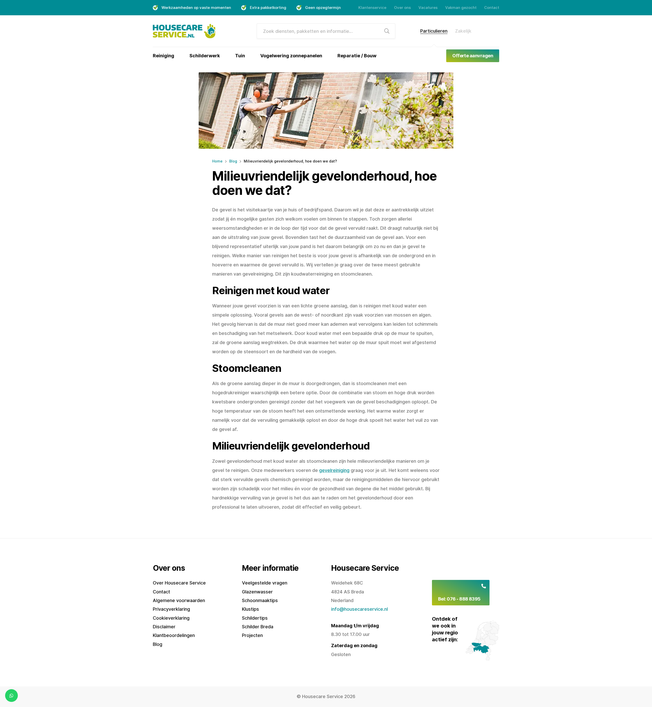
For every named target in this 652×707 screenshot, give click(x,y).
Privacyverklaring (171, 609)
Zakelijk (463, 31)
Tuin (240, 55)
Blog (233, 161)
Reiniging (163, 55)
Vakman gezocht (461, 7)
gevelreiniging (334, 470)
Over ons (402, 7)
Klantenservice (372, 7)
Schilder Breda (257, 626)
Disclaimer (164, 626)
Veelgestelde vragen (264, 583)
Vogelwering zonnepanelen (291, 55)
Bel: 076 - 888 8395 (459, 599)
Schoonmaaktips (260, 600)
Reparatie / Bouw (356, 55)
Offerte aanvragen (472, 55)
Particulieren (433, 31)
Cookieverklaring (171, 618)
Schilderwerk (204, 55)
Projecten (252, 635)
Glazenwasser (257, 591)
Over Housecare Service (179, 583)
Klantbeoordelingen (174, 635)
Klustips (250, 609)
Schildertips (255, 618)
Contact (491, 7)
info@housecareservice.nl (359, 609)
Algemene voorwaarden (179, 600)
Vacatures (428, 7)
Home (217, 161)
